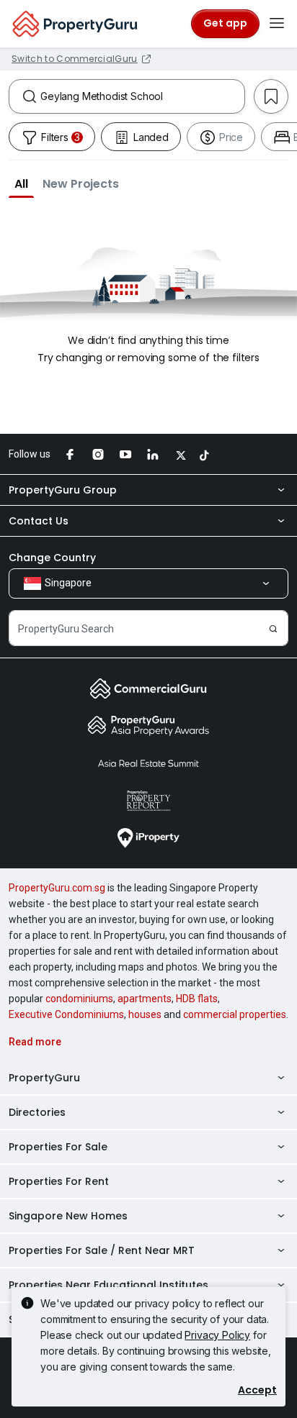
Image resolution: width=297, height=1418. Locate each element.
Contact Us (38, 521)
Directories (37, 1112)
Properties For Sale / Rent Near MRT (102, 1250)
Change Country (52, 557)
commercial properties (234, 1014)
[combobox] (142, 96)
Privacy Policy (217, 1335)
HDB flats (197, 998)
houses (144, 1014)
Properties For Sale (58, 1147)
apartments (145, 998)
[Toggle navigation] (276, 24)
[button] (21, 183)
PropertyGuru (44, 1078)
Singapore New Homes (68, 1216)
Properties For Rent (59, 1181)
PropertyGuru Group (63, 490)
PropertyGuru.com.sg (57, 888)
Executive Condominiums (66, 1014)
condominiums (79, 998)
